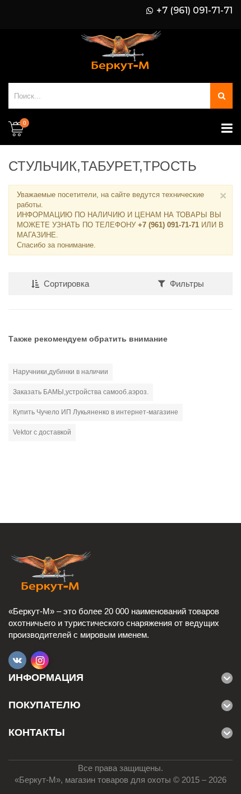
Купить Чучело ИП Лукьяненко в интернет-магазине (95, 412)
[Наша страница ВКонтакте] (17, 660)
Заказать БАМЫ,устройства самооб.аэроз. (81, 392)
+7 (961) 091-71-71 (194, 11)
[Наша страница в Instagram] (40, 660)
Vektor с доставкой (42, 432)
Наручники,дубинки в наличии (60, 372)
